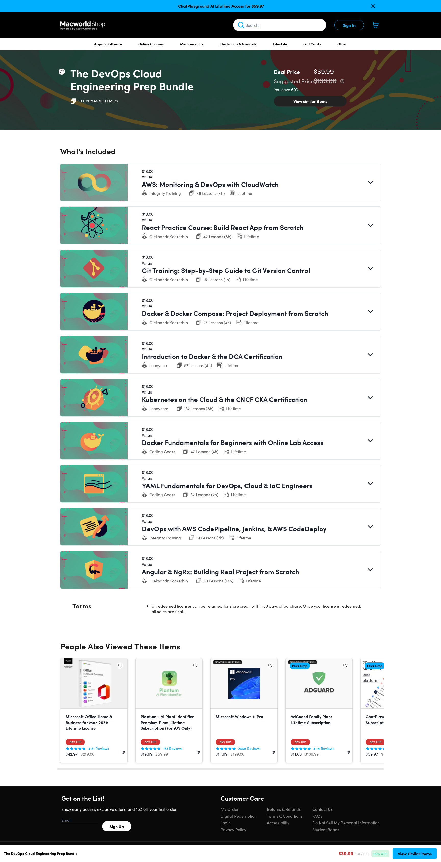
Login (225, 822)
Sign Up (116, 826)
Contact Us (322, 809)
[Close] (373, 6)
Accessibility (278, 822)
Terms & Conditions (284, 816)
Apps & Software (108, 43)
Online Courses (151, 43)
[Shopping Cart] (375, 25)
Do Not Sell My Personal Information (346, 822)
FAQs (317, 816)
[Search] (241, 25)
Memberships (191, 43)
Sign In (349, 25)
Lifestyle (280, 43)
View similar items (310, 101)
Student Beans (325, 829)
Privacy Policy (233, 829)
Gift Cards (312, 43)
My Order (229, 809)
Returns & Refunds (284, 809)
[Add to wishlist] (62, 72)
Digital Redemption (238, 816)
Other (342, 43)
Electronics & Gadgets (238, 43)
